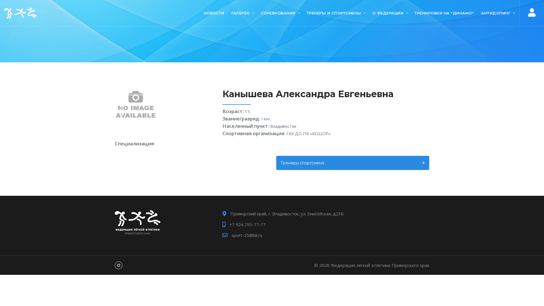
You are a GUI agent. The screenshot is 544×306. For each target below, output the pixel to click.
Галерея (240, 13)
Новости (214, 13)
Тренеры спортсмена (302, 162)
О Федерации (388, 13)
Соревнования (278, 13)
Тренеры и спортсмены (334, 13)
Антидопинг (495, 13)
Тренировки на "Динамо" (444, 13)
